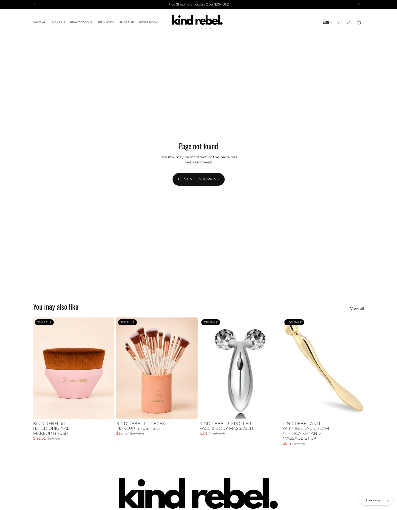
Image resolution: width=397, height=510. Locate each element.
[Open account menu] (349, 22)
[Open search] (339, 22)
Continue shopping (198, 179)
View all (357, 308)
